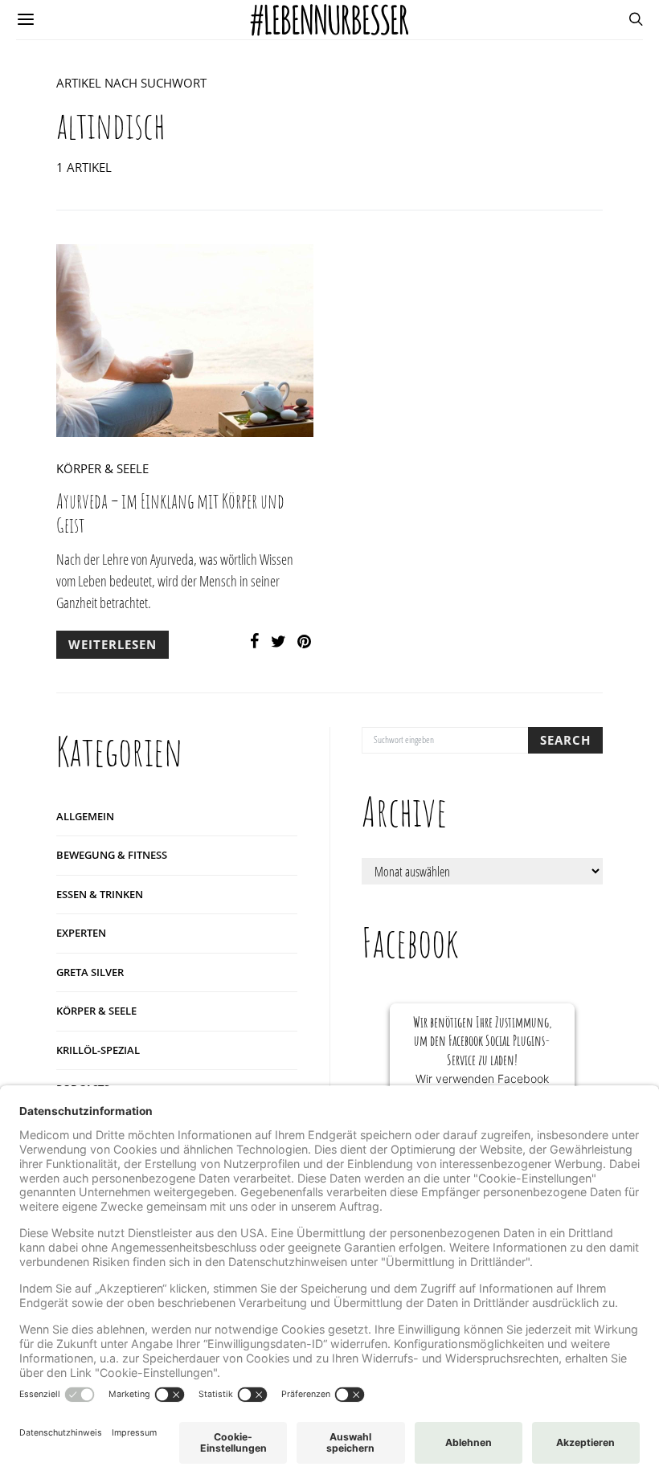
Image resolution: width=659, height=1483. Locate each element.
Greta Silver (90, 972)
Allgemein (85, 816)
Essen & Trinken (99, 894)
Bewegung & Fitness (111, 855)
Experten (81, 932)
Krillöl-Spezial (98, 1050)
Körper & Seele (102, 468)
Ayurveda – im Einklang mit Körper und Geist (170, 512)
